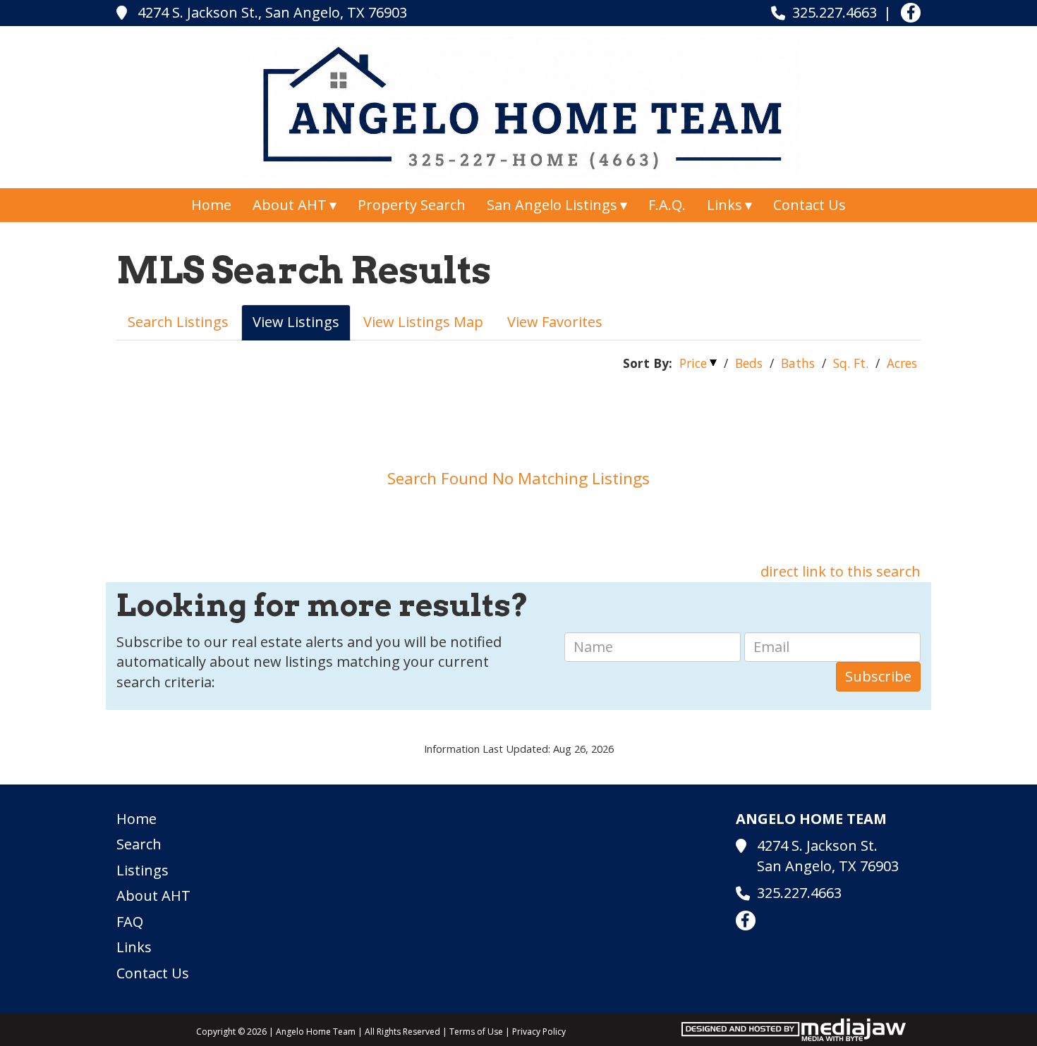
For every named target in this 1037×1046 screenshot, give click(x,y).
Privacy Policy (539, 1032)
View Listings (296, 321)
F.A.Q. (667, 204)
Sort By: (647, 363)
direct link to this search (840, 571)
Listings (142, 870)
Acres (902, 363)
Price (693, 363)
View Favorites (554, 321)
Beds (749, 363)
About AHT (153, 895)
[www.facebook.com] (911, 13)
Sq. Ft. (850, 363)
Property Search (412, 204)
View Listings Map (423, 321)
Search (139, 844)
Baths (798, 363)
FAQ (129, 921)
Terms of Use (476, 1032)
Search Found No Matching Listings (518, 478)
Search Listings (178, 321)
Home (211, 204)
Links (134, 946)
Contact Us (809, 204)
